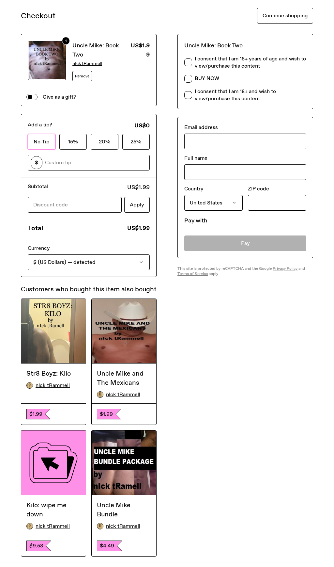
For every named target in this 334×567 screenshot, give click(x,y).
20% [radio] (104, 141)
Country (193, 189)
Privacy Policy (285, 268)
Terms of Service (192, 273)
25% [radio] (135, 141)
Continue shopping (285, 15)
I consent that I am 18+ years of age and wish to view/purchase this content (250, 62)
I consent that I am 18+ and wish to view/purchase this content (235, 95)
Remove (82, 76)
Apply (137, 205)
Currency (39, 248)
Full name (195, 158)
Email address (201, 127)
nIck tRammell (87, 63)
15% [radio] (73, 141)
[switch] (32, 97)
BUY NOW (207, 78)
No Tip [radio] (42, 141)
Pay (245, 243)
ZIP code (258, 189)
